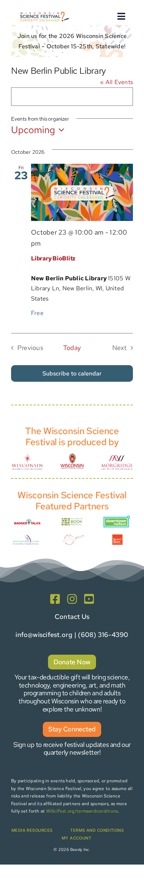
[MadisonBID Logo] (116, 518)
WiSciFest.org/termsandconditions (82, 811)
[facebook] (55, 599)
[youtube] (89, 599)
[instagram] (72, 599)
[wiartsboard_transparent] (26, 536)
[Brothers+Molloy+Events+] (73, 534)
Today (72, 347)
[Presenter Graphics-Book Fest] (72, 519)
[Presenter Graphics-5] (117, 537)
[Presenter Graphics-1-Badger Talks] (27, 519)
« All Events (116, 82)
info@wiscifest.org (44, 634)
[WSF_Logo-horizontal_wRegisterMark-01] (44, 12)
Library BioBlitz (53, 258)
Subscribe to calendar (72, 373)
